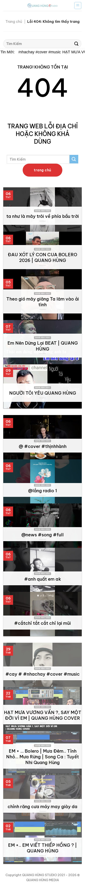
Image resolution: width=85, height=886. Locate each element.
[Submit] (76, 43)
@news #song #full (42, 534)
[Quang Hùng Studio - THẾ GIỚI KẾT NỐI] (42, 5)
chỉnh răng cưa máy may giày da (42, 806)
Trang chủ (13, 21)
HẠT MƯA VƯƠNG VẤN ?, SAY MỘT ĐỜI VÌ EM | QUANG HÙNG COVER (42, 715)
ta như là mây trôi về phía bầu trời (42, 216)
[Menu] (78, 5)
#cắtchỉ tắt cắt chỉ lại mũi (42, 623)
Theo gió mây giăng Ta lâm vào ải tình (42, 301)
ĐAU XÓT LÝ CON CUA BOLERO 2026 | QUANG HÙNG (42, 257)
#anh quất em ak (42, 579)
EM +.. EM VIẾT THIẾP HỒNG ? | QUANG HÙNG (42, 848)
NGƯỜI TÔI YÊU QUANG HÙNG (42, 393)
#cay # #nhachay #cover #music (30, 52)
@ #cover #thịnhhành (42, 446)
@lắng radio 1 (42, 490)
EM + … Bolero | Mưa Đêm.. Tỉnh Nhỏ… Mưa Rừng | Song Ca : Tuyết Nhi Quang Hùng (42, 756)
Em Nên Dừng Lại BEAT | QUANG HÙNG (42, 345)
